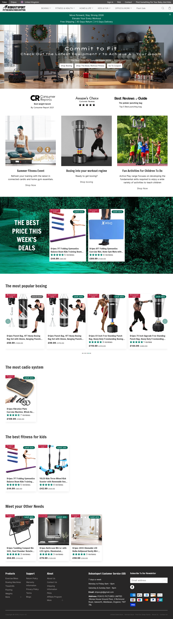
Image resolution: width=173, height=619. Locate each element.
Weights (8, 593)
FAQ (119, 2)
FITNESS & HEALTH (64, 8)
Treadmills (9, 586)
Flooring (8, 590)
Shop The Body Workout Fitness (86, 66)
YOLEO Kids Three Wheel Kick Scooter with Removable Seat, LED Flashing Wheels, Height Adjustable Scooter (53, 480)
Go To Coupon (110, 66)
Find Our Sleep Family (143, 614)
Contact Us (52, 582)
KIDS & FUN (103, 8)
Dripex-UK (23, 614)
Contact (128, 2)
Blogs (28, 597)
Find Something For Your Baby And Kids (153, 2)
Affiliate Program (54, 597)
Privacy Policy (32, 589)
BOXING (45, 8)
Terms (29, 593)
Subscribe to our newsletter (143, 573)
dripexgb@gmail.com (104, 592)
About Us (51, 578)
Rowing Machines (13, 582)
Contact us (164, 614)
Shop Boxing (62, 66)
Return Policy (32, 578)
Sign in (110, 2)
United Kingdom (32, 2)
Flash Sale (141, 8)
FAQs (49, 593)
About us (155, 614)
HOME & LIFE (85, 8)
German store (129, 614)
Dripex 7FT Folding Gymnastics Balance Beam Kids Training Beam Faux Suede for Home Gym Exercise (67, 250)
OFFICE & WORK (122, 8)
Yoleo (4, 2)
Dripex (14, 2)
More (7, 597)
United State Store (116, 614)
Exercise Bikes (11, 578)
